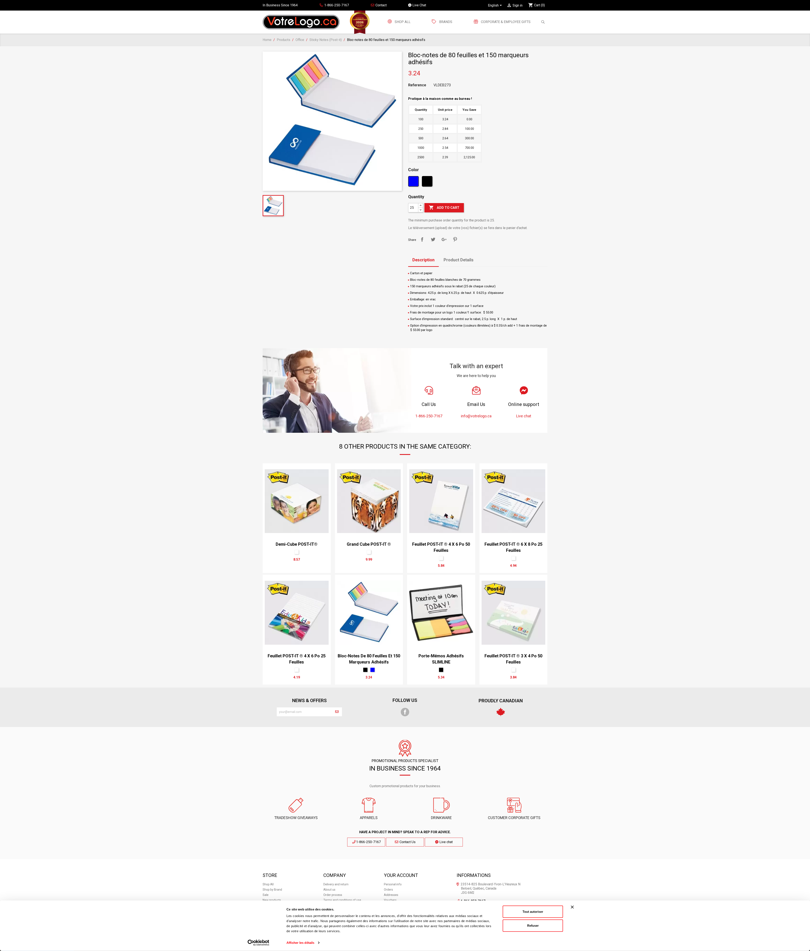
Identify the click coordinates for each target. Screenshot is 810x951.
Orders (388, 889)
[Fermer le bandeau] (572, 907)
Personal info (393, 884)
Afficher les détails (300, 942)
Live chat (446, 842)
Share (422, 239)
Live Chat (419, 5)
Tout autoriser (532, 911)
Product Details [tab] (459, 259)
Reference (417, 85)
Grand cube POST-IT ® (369, 544)
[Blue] (414, 182)
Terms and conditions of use (342, 900)
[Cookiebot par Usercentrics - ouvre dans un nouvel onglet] (258, 943)
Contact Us (407, 842)
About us (329, 889)
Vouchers (390, 900)
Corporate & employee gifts (505, 22)
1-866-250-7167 (368, 842)
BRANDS (445, 22)
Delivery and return (335, 884)
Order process (332, 895)
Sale (266, 895)
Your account (401, 875)
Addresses (391, 895)
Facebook (405, 712)
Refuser (533, 925)
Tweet (433, 239)
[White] (296, 552)
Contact (381, 5)
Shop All (402, 22)
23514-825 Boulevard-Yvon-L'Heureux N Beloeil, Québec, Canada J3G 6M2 (490, 888)
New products (272, 900)
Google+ (444, 239)
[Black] (427, 182)
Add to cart (444, 207)
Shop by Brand (272, 889)
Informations (474, 875)
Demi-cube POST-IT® (296, 544)
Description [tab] (423, 259)
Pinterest (455, 239)
